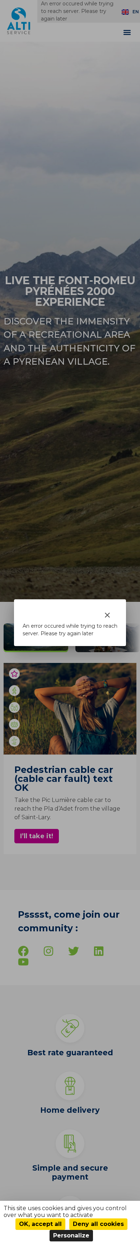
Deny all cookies (98, 1224)
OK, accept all (40, 1224)
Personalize (71, 1235)
